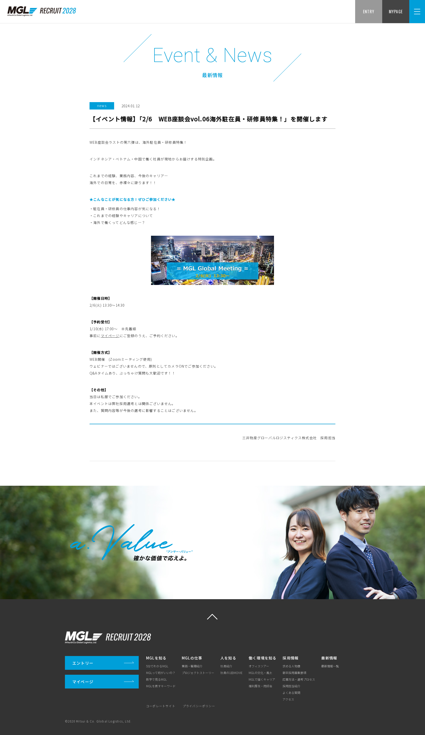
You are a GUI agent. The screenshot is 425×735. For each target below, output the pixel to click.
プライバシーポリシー (199, 705)
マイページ (110, 335)
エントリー (82, 663)
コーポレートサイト (160, 705)
